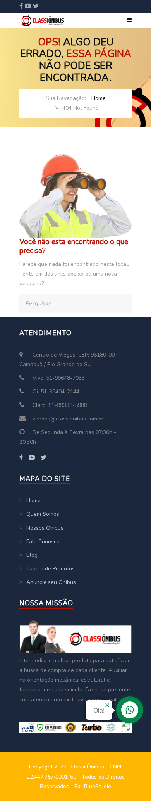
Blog (32, 555)
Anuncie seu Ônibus (51, 582)
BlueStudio (97, 786)
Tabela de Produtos (50, 568)
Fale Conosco (43, 541)
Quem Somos (42, 514)
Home (98, 98)
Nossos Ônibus (44, 528)
